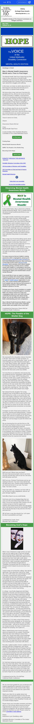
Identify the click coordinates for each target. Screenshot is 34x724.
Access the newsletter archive (17, 184)
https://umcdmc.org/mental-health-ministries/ (15, 259)
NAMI (6, 280)
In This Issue (17, 137)
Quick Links (17, 154)
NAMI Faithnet (14, 280)
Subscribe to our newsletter (17, 181)
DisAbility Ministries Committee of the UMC (14, 163)
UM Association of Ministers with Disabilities (14, 166)
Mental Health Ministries (8, 174)
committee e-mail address (13, 711)
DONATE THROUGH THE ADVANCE (13, 158)
